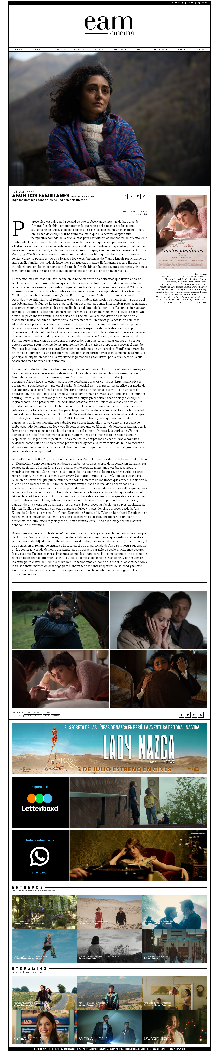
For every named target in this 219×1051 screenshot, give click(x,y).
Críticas (37, 49)
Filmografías (158, 49)
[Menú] (13, 3)
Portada (18, 49)
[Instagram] (138, 196)
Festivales (57, 49)
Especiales (138, 49)
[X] (131, 196)
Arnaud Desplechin (33, 716)
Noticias (200, 49)
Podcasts (77, 49)
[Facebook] (125, 196)
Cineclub (178, 49)
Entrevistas (118, 49)
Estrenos (55, 716)
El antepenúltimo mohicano (55, 9)
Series (97, 49)
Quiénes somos (67, 1049)
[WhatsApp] (144, 196)
